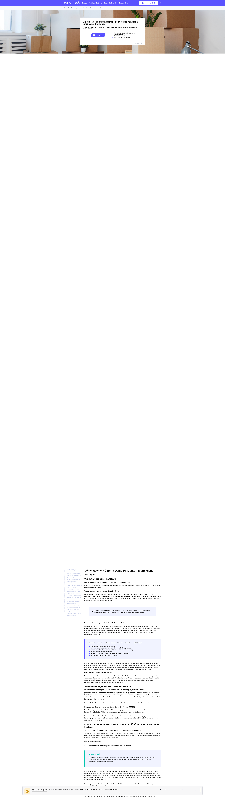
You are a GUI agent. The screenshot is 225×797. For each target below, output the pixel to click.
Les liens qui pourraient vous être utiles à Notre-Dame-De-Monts (74, 613)
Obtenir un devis (149, 3)
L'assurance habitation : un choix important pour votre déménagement (74, 607)
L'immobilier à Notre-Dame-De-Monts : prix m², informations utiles (73, 591)
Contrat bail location (110, 3)
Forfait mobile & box (95, 3)
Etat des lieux (123, 3)
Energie (84, 3)
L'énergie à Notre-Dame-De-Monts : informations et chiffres (74, 597)
